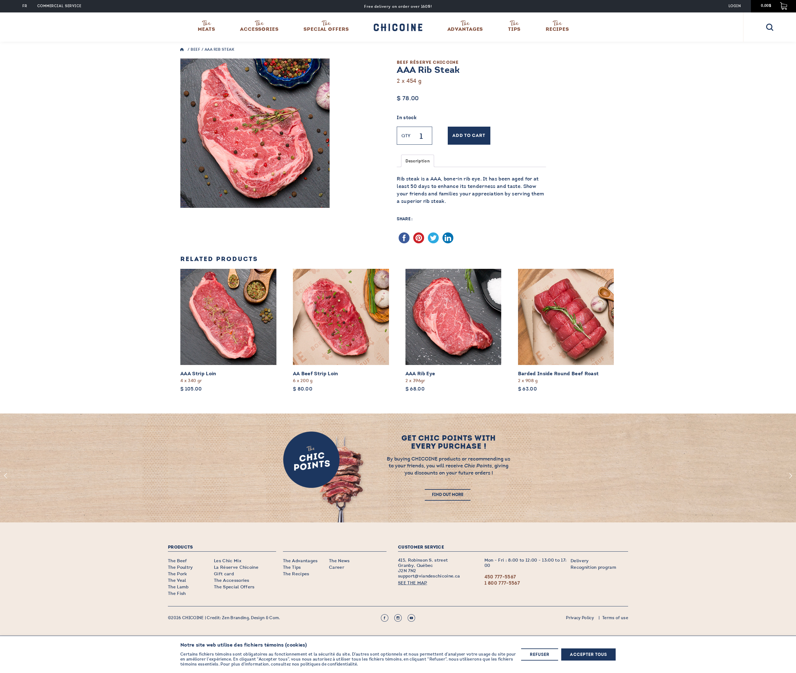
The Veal (177, 580)
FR (24, 6)
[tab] (417, 161)
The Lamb (178, 587)
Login (735, 6)
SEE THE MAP (412, 583)
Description (417, 161)
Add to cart (468, 136)
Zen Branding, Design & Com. (251, 617)
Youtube (411, 618)
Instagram (398, 618)
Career (336, 567)
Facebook (384, 618)
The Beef (177, 560)
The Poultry (180, 567)
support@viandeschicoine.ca (429, 576)
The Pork (177, 574)
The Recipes (296, 574)
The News (339, 560)
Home (183, 49)
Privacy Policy (580, 617)
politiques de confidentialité (328, 664)
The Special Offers (234, 587)
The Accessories (231, 580)
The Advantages (300, 560)
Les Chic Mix (227, 560)
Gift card (224, 574)
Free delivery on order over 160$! (398, 6)
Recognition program (593, 567)
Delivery (580, 560)
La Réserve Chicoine (236, 567)
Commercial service (59, 6)
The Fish (177, 593)
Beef (195, 49)
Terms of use (615, 617)
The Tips (292, 567)
